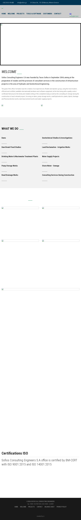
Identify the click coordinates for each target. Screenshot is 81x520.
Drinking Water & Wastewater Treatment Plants (20, 156)
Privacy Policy (61, 507)
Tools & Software (33, 14)
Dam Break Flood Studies (11, 147)
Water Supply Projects (50, 156)
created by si (40, 516)
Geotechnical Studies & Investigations (57, 138)
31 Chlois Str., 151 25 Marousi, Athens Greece (44, 3)
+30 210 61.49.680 (8, 3)
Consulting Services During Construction (58, 175)
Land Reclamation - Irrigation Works (56, 147)
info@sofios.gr (22, 3)
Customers (47, 14)
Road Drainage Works (10, 175)
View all (77, 199)
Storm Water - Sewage (50, 166)
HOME (4, 14)
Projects (20, 14)
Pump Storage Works (10, 166)
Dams (4, 138)
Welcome (11, 14)
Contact (57, 14)
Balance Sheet (50, 507)
